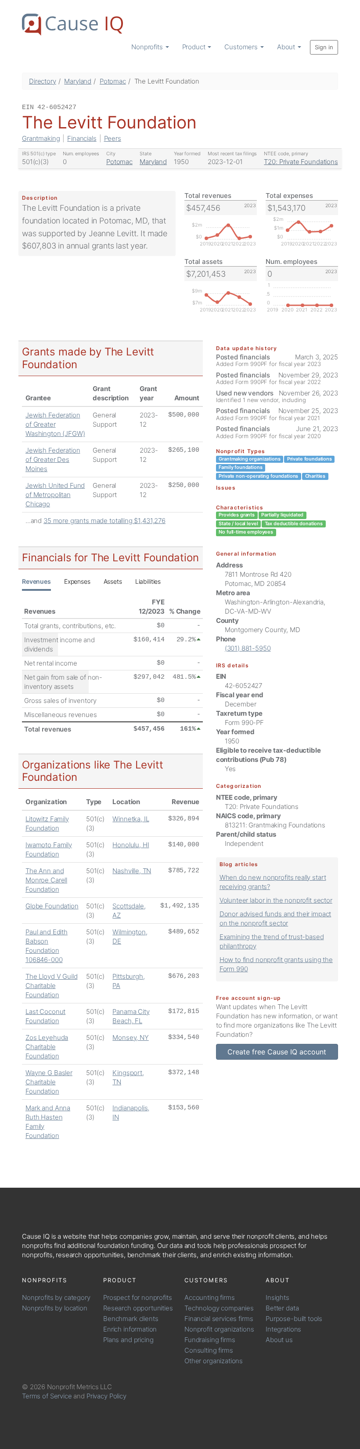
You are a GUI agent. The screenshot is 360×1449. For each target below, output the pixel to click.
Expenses (77, 581)
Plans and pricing (128, 1340)
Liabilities (148, 581)
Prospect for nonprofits (137, 1297)
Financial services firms (218, 1318)
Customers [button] (241, 47)
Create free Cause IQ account (276, 1051)
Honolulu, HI (130, 845)
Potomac (113, 81)
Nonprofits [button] (147, 47)
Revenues (36, 581)
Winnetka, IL (130, 819)
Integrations (283, 1329)
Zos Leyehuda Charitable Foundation (46, 1046)
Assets (113, 581)
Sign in (324, 47)
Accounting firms (209, 1297)
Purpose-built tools (294, 1318)
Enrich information (130, 1329)
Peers (112, 138)
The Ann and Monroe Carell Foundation (46, 880)
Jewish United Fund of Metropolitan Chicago (55, 494)
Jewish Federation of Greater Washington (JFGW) (55, 424)
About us (279, 1340)
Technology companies (219, 1308)
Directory (42, 81)
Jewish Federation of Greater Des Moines (52, 459)
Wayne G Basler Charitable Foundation (48, 1081)
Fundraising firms (209, 1340)
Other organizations (213, 1361)
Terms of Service (47, 1396)
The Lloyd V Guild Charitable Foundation (51, 985)
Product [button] (194, 47)
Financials (82, 138)
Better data (282, 1308)
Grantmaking (41, 138)
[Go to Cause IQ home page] (72, 25)
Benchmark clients (130, 1318)
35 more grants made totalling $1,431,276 (104, 520)
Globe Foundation (52, 906)
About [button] (287, 47)
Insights (277, 1297)
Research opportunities (138, 1308)
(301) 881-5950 (248, 648)
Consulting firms (208, 1350)
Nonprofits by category (56, 1297)
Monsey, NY (130, 1037)
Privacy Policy (106, 1396)
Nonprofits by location (54, 1308)
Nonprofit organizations (219, 1329)
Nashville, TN (131, 871)
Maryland (77, 81)
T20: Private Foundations (301, 161)
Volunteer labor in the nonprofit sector (276, 900)
